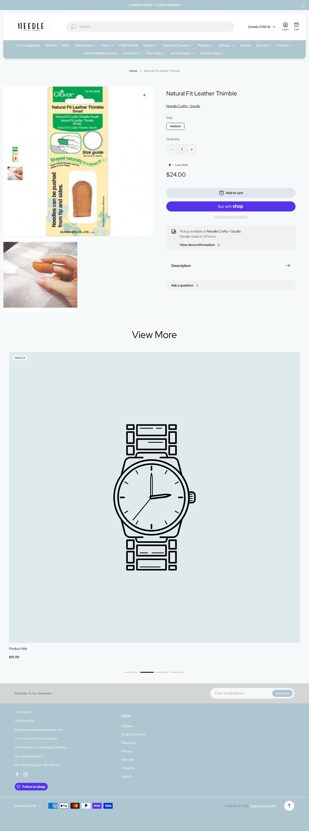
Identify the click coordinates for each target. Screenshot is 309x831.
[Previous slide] (93, 5)
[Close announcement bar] (303, 5)
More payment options (230, 217)
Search (126, 776)
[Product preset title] (154, 497)
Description (181, 265)
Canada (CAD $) (259, 27)
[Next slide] (215, 5)
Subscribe (282, 693)
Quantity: (173, 139)
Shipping (127, 768)
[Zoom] (144, 95)
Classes (127, 726)
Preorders (128, 743)
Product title (18, 648)
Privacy (126, 751)
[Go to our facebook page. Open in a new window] (17, 774)
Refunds (127, 759)
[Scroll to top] (289, 806)
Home (133, 71)
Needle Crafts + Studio (183, 106)
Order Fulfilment (133, 734)
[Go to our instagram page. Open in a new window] (25, 774)
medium (175, 126)
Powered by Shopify (263, 806)
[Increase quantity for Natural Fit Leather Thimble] (192, 149)
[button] (132, 672)
